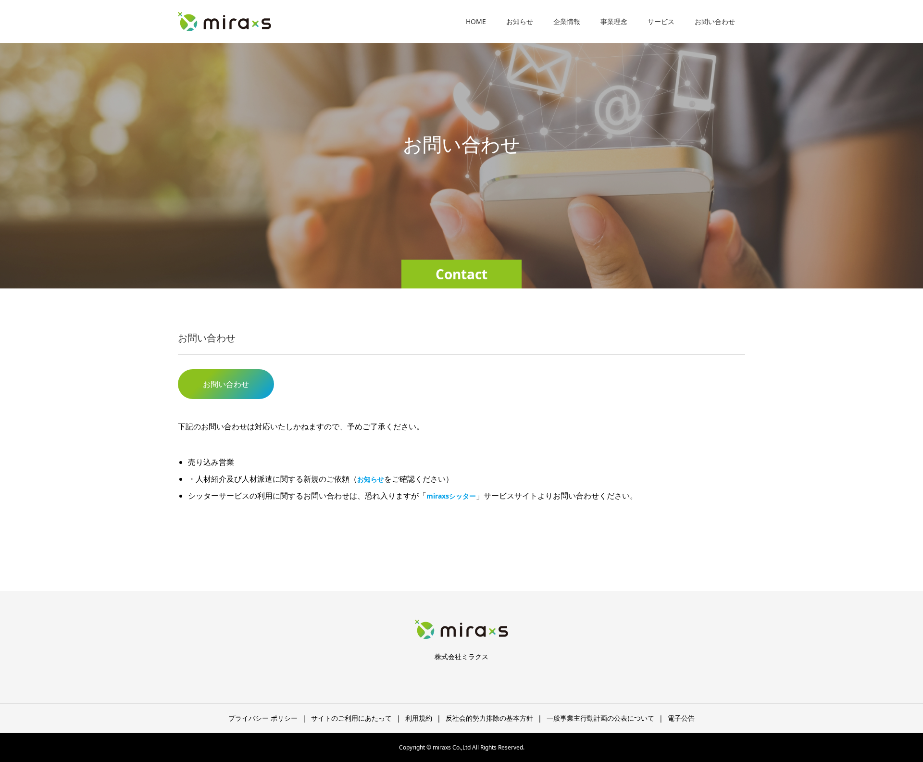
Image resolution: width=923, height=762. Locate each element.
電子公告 (681, 718)
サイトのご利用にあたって (351, 718)
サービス (661, 21)
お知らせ (519, 21)
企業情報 (566, 21)
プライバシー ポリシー (263, 718)
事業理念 (613, 21)
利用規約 (418, 718)
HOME (476, 21)
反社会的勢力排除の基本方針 (489, 718)
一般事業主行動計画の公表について (600, 718)
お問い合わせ (715, 21)
